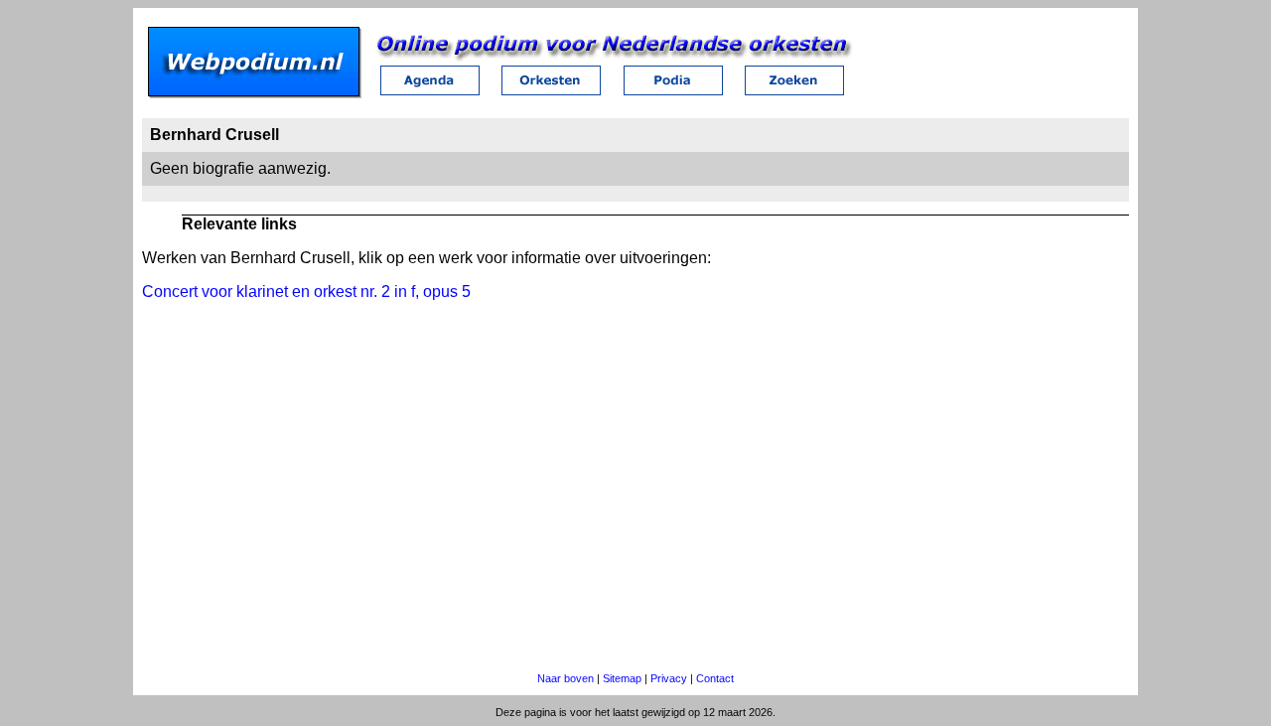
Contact (715, 678)
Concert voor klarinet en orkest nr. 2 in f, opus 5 (306, 291)
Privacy (668, 678)
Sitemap (622, 678)
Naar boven (565, 678)
